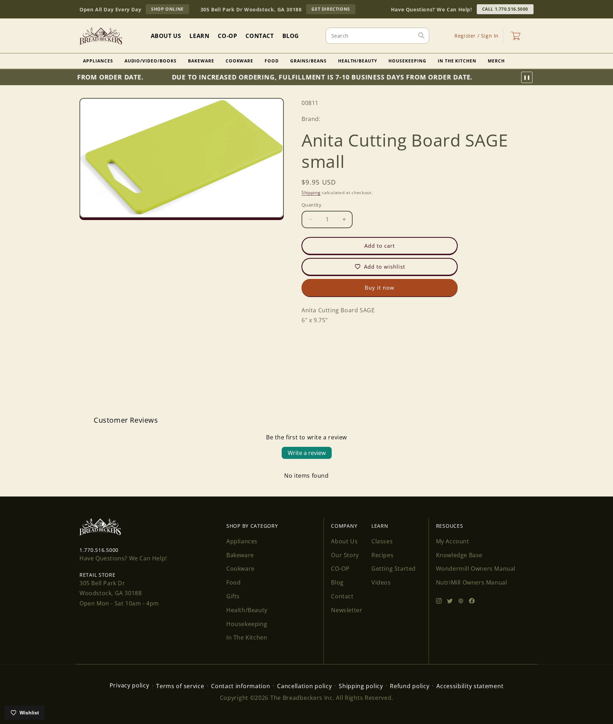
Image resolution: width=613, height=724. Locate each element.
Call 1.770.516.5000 (505, 9)
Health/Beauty (357, 61)
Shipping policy (361, 686)
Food (272, 61)
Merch (496, 61)
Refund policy (409, 686)
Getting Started (393, 568)
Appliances (98, 61)
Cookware (240, 61)
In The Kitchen (457, 61)
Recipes (382, 555)
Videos (381, 582)
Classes (382, 541)
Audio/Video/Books (151, 61)
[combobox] (377, 36)
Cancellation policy (304, 686)
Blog (337, 582)
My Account (452, 541)
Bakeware (201, 61)
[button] (515, 36)
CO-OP (340, 568)
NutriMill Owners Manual (471, 582)
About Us (344, 541)
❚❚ (526, 77)
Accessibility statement (469, 686)
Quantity (311, 205)
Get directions (333, 10)
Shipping (311, 193)
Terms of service (180, 686)
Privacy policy (129, 685)
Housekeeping (407, 61)
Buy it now (379, 287)
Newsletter (346, 610)
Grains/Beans (308, 61)
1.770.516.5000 (98, 550)
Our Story (345, 555)
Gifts (233, 596)
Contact (342, 596)
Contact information (240, 686)
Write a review (307, 453)
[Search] (421, 35)
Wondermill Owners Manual (475, 568)
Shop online (170, 10)
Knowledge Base (459, 555)
